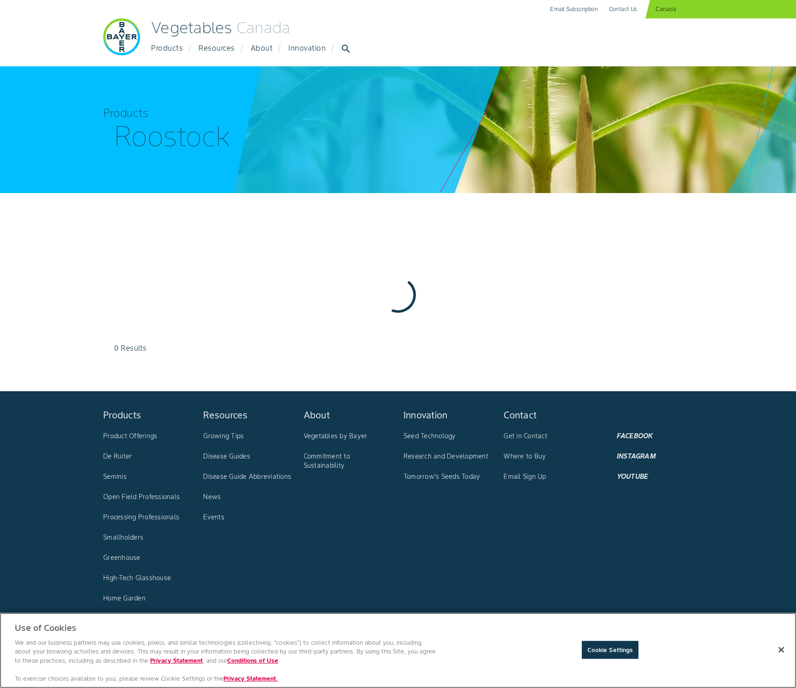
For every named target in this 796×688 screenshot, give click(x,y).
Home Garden (124, 598)
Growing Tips (223, 436)
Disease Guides (226, 456)
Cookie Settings (610, 649)
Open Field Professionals (141, 497)
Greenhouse (121, 557)
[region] (398, 650)
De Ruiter (117, 456)
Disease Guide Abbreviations (247, 476)
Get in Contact (525, 436)
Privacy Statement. (250, 678)
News (212, 497)
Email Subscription (574, 9)
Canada (666, 9)
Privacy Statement (176, 660)
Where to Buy (524, 456)
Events (213, 517)
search (345, 48)
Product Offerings (130, 436)
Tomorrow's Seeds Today (442, 476)
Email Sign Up (524, 476)
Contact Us (623, 9)
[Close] (781, 650)
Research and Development (446, 456)
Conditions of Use (252, 660)
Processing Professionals (141, 517)
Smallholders (123, 537)
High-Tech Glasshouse (137, 578)
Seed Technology (430, 436)
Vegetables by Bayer (336, 436)
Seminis (115, 476)
